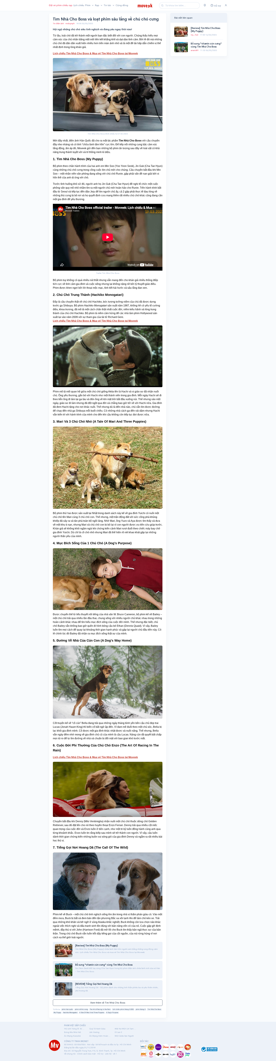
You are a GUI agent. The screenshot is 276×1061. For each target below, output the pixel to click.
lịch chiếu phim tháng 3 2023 (123, 1009)
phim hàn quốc (67, 1009)
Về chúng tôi (70, 1053)
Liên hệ (108, 1053)
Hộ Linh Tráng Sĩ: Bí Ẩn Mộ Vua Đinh (74, 1028)
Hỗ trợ (100, 1053)
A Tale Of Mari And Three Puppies (91, 1013)
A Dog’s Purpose (112, 1013)
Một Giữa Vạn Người (124, 1035)
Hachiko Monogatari (70, 1013)
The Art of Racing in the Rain (100, 1009)
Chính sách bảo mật (86, 1053)
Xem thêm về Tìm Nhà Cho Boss (107, 1002)
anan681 (195, 50)
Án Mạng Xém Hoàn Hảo (100, 1035)
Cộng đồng (122, 5)
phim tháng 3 (141, 1009)
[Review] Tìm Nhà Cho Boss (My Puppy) (96, 945)
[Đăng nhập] (226, 5)
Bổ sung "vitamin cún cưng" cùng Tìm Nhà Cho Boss (104, 964)
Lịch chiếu (78, 5)
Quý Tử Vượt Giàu (97, 1028)
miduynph (70, 23)
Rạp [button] (97, 5)
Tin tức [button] (108, 5)
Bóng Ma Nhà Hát (72, 1032)
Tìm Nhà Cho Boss (154, 1009)
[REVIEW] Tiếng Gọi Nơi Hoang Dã (93, 983)
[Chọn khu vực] (205, 5)
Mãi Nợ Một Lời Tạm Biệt (125, 1028)
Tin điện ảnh (58, 23)
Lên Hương (94, 1032)
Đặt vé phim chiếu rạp (60, 5)
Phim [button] (88, 5)
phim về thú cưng (81, 1009)
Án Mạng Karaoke (72, 1035)
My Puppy (57, 1013)
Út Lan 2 (118, 1032)
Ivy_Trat (195, 34)
